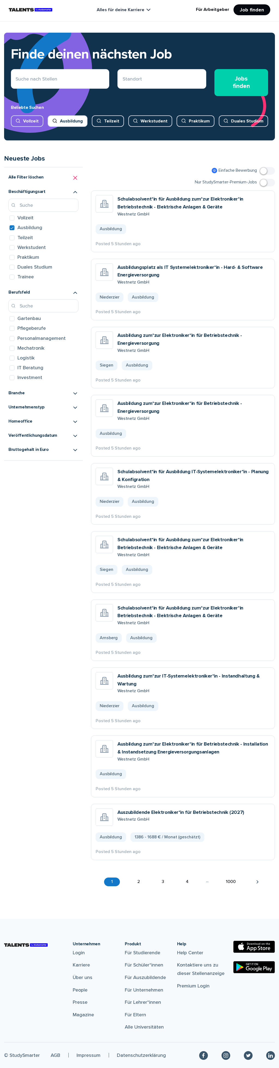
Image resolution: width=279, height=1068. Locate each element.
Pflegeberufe (31, 328)
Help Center (190, 953)
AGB (55, 1055)
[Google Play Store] (254, 967)
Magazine (83, 1015)
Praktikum (199, 121)
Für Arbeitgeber (212, 9)
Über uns (82, 977)
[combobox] (122, 79)
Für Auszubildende (145, 977)
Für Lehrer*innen (143, 1002)
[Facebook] (203, 1055)
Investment (29, 377)
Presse (80, 1002)
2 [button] (138, 881)
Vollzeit (31, 121)
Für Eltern (135, 1015)
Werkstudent (154, 121)
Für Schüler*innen (144, 965)
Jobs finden (241, 82)
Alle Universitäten (144, 1027)
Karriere (81, 965)
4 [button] (187, 881)
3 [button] (163, 881)
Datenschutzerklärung (141, 1055)
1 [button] (112, 881)
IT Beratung (30, 368)
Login (79, 953)
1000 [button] (231, 881)
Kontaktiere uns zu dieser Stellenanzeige (201, 969)
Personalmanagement (41, 338)
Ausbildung (71, 121)
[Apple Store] (254, 947)
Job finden (252, 10)
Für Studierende (142, 953)
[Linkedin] (270, 1055)
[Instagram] (226, 1055)
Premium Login (193, 986)
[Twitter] (248, 1055)
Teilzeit (111, 121)
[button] (43, 178)
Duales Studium (247, 121)
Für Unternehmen (144, 990)
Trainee (25, 277)
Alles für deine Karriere (120, 10)
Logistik (26, 358)
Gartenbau (29, 318)
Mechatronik (30, 348)
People (80, 990)
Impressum (89, 1055)
